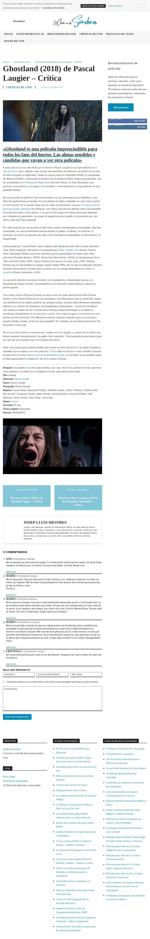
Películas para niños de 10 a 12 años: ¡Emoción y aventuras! (124, 875)
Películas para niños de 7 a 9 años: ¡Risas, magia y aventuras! (123, 866)
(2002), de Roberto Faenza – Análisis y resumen (73, 843)
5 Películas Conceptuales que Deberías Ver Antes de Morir (125, 897)
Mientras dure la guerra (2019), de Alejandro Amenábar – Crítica (78, 501)
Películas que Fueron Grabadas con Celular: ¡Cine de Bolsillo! (124, 821)
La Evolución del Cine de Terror (72, 785)
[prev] (138, 6)
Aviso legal (9, 776)
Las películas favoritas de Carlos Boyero (126, 768)
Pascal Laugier (22, 379)
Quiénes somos (11, 749)
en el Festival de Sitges (31, 182)
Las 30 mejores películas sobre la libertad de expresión (123, 761)
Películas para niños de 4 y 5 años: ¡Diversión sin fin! (123, 857)
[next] (142, 6)
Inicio (6, 62)
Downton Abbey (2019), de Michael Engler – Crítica (26, 499)
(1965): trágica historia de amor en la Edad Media (73, 759)
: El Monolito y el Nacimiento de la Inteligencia (73, 872)
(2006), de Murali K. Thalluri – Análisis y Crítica (74, 861)
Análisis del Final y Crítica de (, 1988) (71, 910)
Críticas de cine (22, 62)
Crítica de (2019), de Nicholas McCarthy (72, 901)
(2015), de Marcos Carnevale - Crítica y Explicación (76, 919)
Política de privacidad (15, 781)
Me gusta (139, 121)
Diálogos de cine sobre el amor (71, 790)
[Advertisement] (127, 154)
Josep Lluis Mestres (52, 87)
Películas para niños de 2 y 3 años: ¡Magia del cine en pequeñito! (123, 848)
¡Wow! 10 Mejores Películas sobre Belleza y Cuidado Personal (123, 812)
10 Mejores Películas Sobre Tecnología (125, 749)
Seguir (141, 127)
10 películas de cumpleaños (120, 754)
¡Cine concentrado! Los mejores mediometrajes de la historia (122, 794)
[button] (143, 21)
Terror (14, 401)
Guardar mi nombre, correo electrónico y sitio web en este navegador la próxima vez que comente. (52, 681)
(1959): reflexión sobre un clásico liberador (73, 815)
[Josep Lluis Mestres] (14, 530)
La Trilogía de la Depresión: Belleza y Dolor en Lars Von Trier (74, 806)
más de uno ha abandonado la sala (45, 355)
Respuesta (11, 572)
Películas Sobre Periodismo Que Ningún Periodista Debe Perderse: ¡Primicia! (126, 839)
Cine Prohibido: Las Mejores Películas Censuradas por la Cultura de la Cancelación (125, 886)
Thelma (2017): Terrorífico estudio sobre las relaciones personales (76, 928)
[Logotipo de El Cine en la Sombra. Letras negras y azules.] (75, 21)
